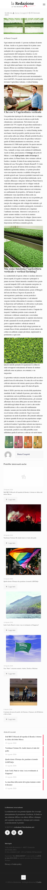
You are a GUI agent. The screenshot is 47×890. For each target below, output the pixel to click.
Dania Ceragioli (21, 13)
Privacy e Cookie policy (13, 864)
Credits (39, 882)
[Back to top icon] (23, 877)
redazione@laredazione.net (24, 827)
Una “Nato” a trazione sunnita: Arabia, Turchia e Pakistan (20, 668)
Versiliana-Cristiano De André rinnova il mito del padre (20, 538)
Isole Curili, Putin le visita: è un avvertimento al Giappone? (21, 625)
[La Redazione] (23, 4)
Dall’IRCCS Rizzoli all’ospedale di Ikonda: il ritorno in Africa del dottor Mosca (23, 738)
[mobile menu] (44, 4)
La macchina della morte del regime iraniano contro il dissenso (23, 783)
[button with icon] (7, 832)
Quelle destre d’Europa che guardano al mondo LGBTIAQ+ (21, 581)
